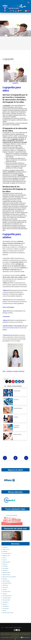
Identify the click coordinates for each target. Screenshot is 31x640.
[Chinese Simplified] (29, 11)
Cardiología (5, 551)
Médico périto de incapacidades (9, 576)
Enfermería (16, 399)
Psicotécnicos (6, 602)
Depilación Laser (6, 555)
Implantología (5, 568)
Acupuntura (5, 547)
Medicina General (6, 574)
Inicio (2, 627)
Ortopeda (16, 417)
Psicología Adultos (7, 598)
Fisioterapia (5, 566)
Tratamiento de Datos (9, 627)
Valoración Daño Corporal (8, 612)
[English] (11, 11)
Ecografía (5, 560)
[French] (13, 11)
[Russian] (21, 11)
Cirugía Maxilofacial (18, 408)
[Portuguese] (23, 11)
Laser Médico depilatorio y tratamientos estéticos (19, 427)
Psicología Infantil (6, 600)
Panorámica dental (6, 591)
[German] (16, 11)
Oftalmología (5, 585)
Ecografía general (6, 562)
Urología (4, 610)
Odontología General (7, 583)
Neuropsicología (6, 581)
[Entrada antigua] (26, 458)
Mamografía (5, 570)
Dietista (4, 557)
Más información (26, 637)
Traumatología (17, 390)
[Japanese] (26, 11)
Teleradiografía (6, 606)
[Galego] (7, 11)
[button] (6, 381)
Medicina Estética (17, 434)
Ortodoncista (5, 587)
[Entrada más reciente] (5, 458)
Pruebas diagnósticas (7, 595)
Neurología (5, 579)
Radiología (5, 604)
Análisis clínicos (6, 549)
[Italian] (19, 11)
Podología (5, 593)
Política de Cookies (17, 627)
